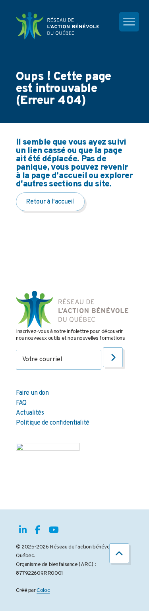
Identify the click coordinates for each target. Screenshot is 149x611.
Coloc (43, 590)
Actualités (30, 413)
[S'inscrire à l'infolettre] (113, 357)
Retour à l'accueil (50, 202)
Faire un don (32, 393)
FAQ (21, 403)
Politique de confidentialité (52, 423)
